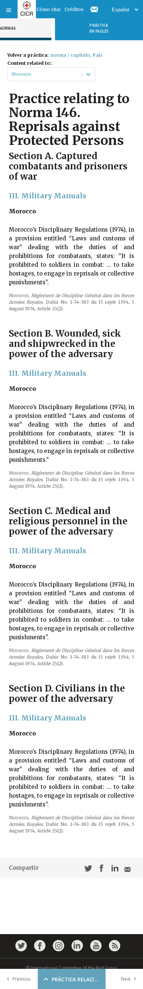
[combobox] (11, 74)
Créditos (74, 9)
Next (126, 979)
